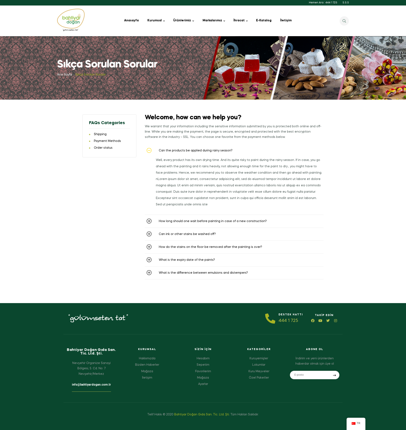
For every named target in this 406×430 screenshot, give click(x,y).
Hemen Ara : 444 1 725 (323, 2)
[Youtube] (320, 320)
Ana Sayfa (64, 74)
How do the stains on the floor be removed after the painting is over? (210, 247)
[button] (234, 150)
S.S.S (346, 2)
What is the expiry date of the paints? (187, 259)
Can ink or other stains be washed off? (187, 234)
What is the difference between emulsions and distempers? (203, 272)
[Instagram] (335, 320)
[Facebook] (312, 320)
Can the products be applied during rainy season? (195, 150)
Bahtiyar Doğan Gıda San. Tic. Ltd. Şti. (202, 414)
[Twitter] (328, 320)
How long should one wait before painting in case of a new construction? (213, 221)
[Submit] (334, 375)
